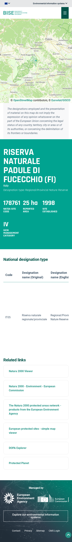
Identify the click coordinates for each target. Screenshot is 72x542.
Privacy (28, 530)
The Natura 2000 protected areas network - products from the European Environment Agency (35, 409)
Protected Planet (19, 463)
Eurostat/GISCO (60, 100)
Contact (16, 530)
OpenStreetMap (22, 100)
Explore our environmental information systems (35, 516)
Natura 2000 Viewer (21, 371)
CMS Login (54, 530)
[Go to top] (68, 535)
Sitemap (40, 530)
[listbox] (50, 3)
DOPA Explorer (17, 448)
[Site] (24, 12)
